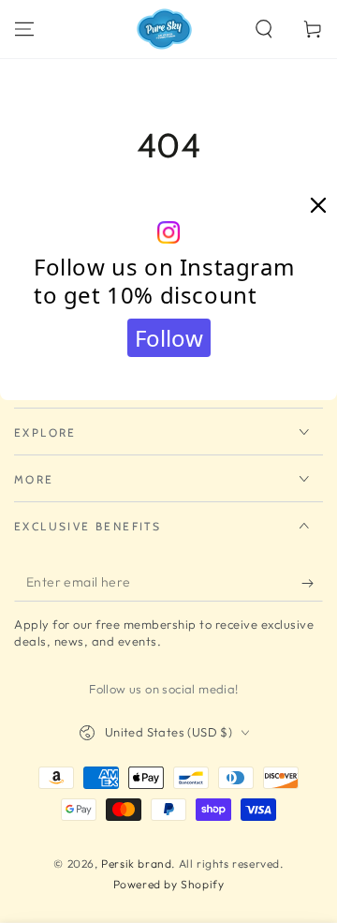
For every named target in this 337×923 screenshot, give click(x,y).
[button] (264, 29)
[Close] (318, 206)
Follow (169, 337)
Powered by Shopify (169, 884)
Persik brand (136, 863)
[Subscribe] (312, 582)
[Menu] (24, 29)
